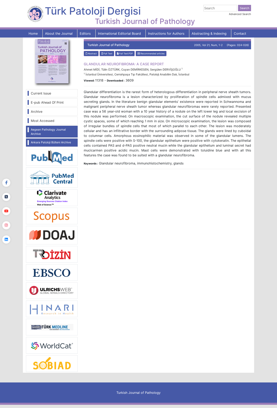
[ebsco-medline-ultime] (51, 272)
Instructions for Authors (166, 33)
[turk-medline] (51, 327)
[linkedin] (6, 239)
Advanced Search (240, 14)
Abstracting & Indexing (209, 33)
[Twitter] (6, 197)
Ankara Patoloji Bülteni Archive (51, 142)
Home (33, 33)
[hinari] (51, 308)
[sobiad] (51, 363)
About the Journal (59, 33)
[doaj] (51, 235)
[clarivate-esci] (51, 197)
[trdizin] (51, 254)
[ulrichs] (51, 290)
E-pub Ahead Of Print (47, 102)
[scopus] (51, 216)
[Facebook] (6, 183)
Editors (85, 33)
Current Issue (41, 93)
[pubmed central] (51, 177)
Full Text (107, 53)
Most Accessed (42, 121)
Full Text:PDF (126, 53)
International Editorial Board (119, 33)
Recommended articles (152, 53)
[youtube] (6, 211)
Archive (36, 112)
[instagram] (6, 225)
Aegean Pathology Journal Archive (48, 131)
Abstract (92, 53)
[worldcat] (51, 345)
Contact (240, 33)
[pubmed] (51, 157)
